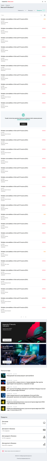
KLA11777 (2, 188)
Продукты (8, 5)
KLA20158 (3, 160)
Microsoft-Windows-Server (6, 282)
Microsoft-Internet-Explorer (6, 96)
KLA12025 (3, 216)
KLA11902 (2, 132)
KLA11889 (2, 86)
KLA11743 (2, 281)
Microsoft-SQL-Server (5, 264)
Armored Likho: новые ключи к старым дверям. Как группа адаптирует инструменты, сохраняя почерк (25, 383)
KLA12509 (3, 244)
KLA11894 (2, 67)
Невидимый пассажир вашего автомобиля (20, 375)
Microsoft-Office (4, 87)
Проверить (23, 124)
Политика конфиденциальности (23, 458)
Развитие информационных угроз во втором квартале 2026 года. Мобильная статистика (26, 402)
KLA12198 (2, 207)
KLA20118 (2, 169)
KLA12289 (2, 179)
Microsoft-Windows (4, 22)
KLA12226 (2, 104)
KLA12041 (2, 262)
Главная (2, 5)
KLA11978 (2, 30)
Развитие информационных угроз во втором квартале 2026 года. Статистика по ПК (26, 409)
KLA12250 (3, 141)
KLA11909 (2, 151)
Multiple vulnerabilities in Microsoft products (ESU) (14, 279)
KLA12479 (2, 21)
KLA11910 (2, 253)
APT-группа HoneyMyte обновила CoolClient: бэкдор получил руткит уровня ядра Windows (26, 389)
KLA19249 (2, 58)
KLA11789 (2, 300)
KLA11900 (2, 197)
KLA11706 (2, 272)
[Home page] (8, 2)
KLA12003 (3, 290)
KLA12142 (2, 39)
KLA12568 (2, 76)
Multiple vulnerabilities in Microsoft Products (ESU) (14, 19)
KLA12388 (2, 225)
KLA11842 (2, 309)
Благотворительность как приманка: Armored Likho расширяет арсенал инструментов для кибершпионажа (24, 396)
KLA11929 (2, 95)
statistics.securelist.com (23, 119)
